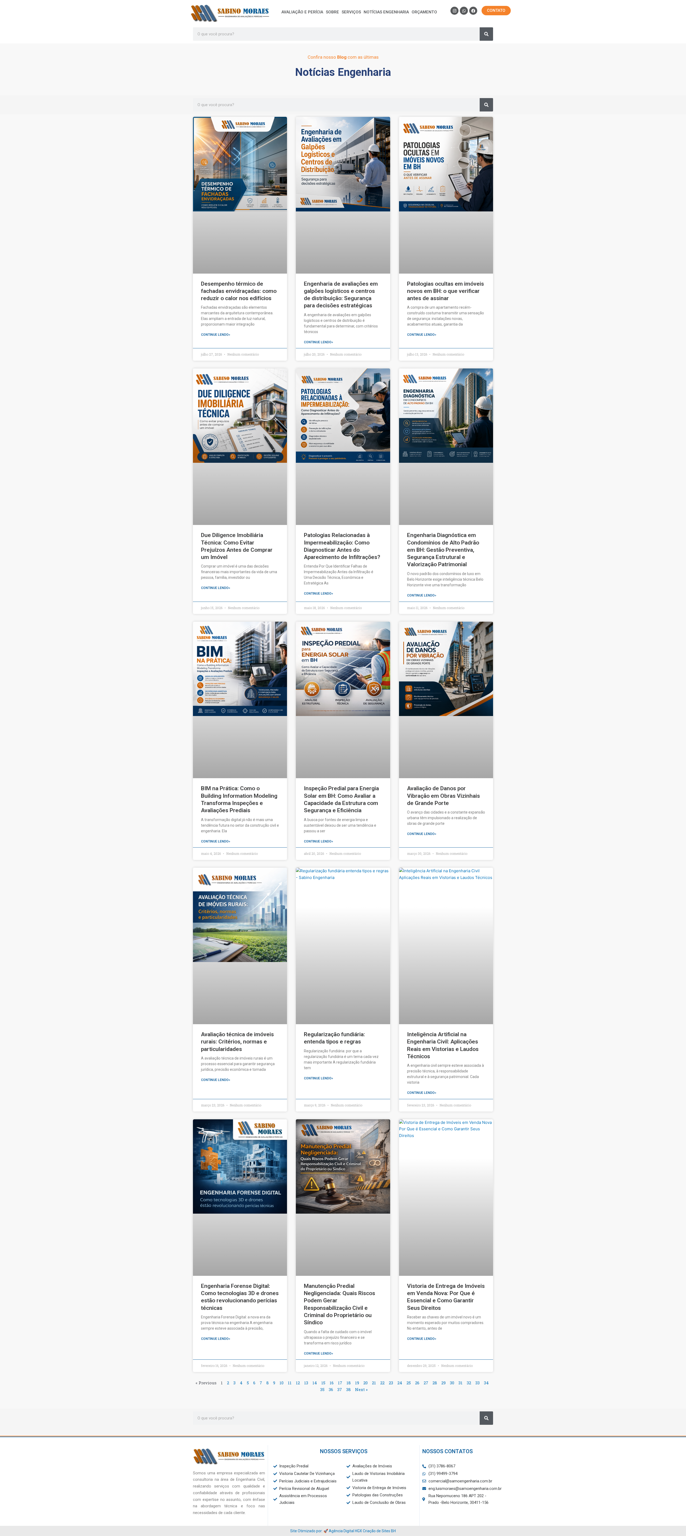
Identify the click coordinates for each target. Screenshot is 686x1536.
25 (409, 1382)
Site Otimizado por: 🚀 (309, 1531)
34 (486, 1382)
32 (469, 1382)
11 (290, 1382)
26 (417, 1382)
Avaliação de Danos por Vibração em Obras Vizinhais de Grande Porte (443, 795)
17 (340, 1382)
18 (348, 1382)
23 (391, 1382)
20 (365, 1382)
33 (477, 1382)
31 (460, 1382)
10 (281, 1382)
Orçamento (424, 12)
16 (332, 1382)
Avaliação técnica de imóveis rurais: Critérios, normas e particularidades (237, 1041)
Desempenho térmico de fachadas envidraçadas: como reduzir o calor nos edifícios (239, 291)
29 (443, 1382)
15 (323, 1382)
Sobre (332, 12)
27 (426, 1382)
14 (314, 1382)
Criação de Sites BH (379, 1531)
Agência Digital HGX (345, 1531)
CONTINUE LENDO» (215, 335)
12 (298, 1382)
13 (306, 1382)
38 (348, 1389)
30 (452, 1382)
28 (435, 1382)
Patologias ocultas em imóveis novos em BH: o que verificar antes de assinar (445, 291)
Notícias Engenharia (386, 12)
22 (382, 1382)
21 (374, 1382)
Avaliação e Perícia (302, 12)
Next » (361, 1389)
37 (339, 1389)
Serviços (351, 12)
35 (322, 1389)
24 (399, 1382)
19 (357, 1382)
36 (331, 1389)
